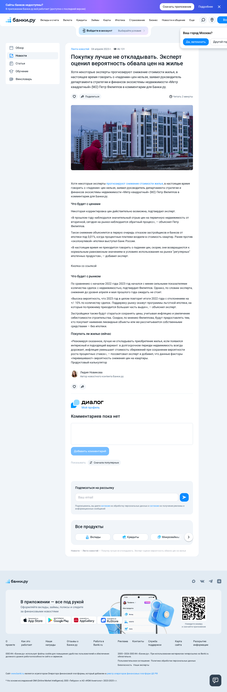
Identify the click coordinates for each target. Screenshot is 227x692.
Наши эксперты (141, 665)
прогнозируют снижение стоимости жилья (134, 183)
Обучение (22, 71)
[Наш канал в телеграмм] (211, 581)
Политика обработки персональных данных (173, 661)
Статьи (20, 63)
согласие (105, 506)
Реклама (123, 641)
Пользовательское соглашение (134, 661)
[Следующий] (188, 537)
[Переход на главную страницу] (20, 20)
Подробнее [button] (205, 6)
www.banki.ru (17, 673)
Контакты (138, 641)
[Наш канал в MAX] (194, 581)
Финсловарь (24, 79)
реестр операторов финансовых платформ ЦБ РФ (132, 673)
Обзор (20, 48)
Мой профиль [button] (91, 407)
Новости (21, 55)
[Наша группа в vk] (202, 581)
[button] (74, 96)
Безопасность (125, 665)
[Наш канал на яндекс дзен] (219, 581)
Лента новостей (80, 49)
